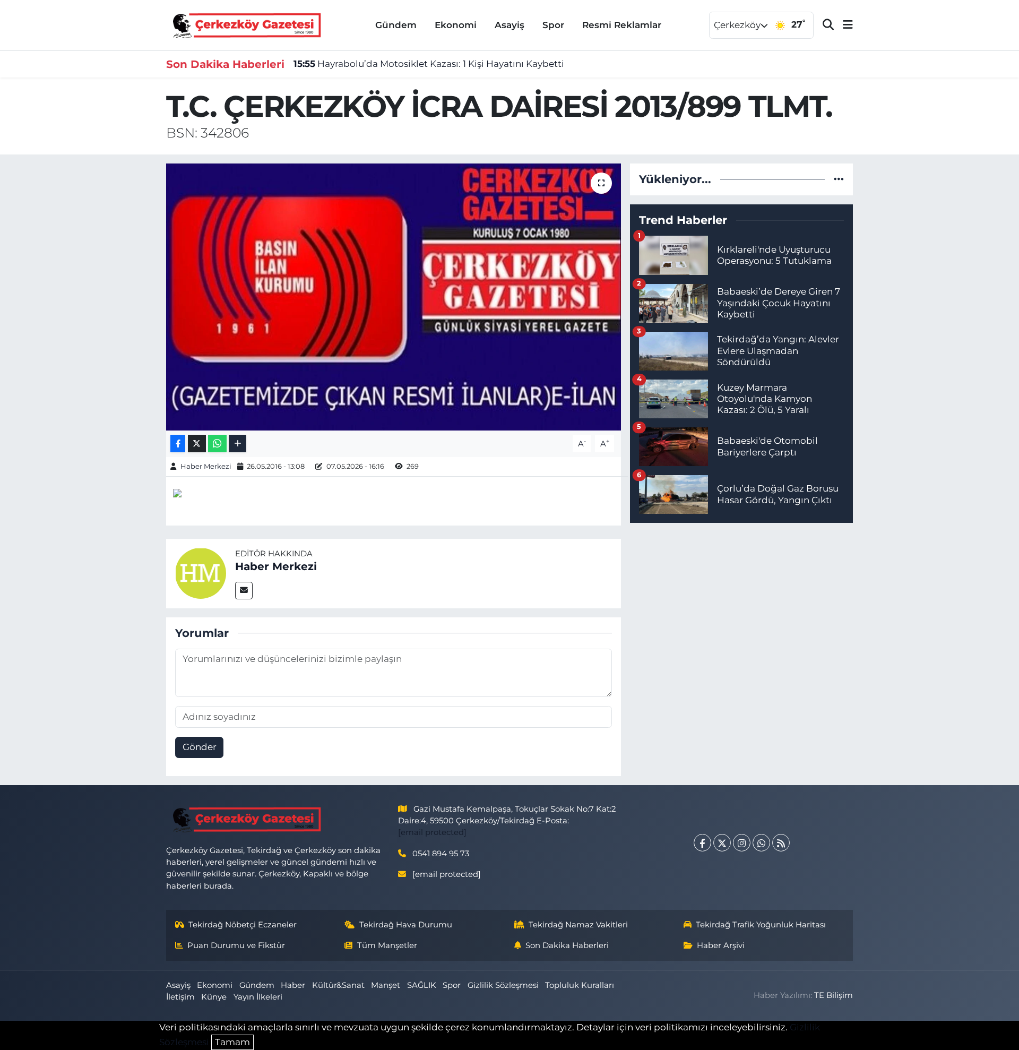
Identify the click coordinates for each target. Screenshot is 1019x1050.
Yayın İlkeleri (258, 997)
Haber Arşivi (721, 945)
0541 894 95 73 (440, 853)
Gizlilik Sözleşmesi (503, 985)
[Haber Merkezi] (200, 572)
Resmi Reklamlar (621, 25)
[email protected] (432, 832)
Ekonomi (456, 25)
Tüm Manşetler (387, 945)
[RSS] (781, 842)
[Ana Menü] (843, 25)
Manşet (385, 985)
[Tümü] (839, 179)
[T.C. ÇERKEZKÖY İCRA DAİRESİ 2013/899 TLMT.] (393, 296)
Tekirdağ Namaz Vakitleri (578, 924)
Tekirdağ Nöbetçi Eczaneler (242, 924)
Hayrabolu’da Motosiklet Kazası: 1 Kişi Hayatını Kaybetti (428, 63)
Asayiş (509, 25)
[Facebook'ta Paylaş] (177, 443)
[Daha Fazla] (237, 443)
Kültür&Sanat (338, 985)
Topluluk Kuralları (579, 985)
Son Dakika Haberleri (567, 945)
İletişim (180, 997)
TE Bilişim (833, 995)
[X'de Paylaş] (197, 443)
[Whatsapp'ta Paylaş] (217, 443)
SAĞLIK (421, 985)
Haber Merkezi (205, 466)
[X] (722, 842)
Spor (553, 25)
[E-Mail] (244, 590)
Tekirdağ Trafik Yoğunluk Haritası (761, 924)
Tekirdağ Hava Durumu (405, 924)
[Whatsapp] (761, 842)
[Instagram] (741, 842)
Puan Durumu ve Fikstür (236, 945)
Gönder (200, 747)
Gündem (396, 25)
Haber (293, 985)
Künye (214, 997)
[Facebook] (702, 842)
